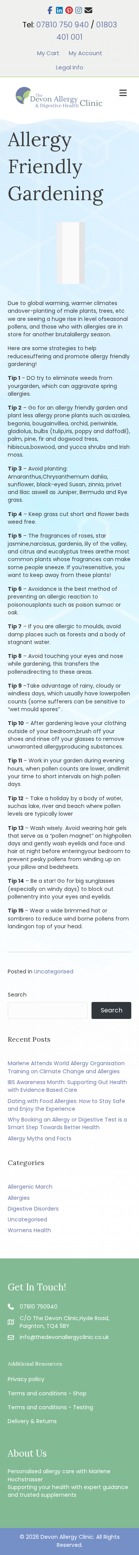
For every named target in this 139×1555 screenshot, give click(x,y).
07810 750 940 (62, 25)
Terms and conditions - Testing (50, 1407)
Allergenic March (30, 1187)
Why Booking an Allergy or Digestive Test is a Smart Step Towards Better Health (67, 1123)
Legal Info (69, 67)
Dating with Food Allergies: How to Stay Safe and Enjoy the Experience (66, 1105)
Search (17, 994)
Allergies (19, 1198)
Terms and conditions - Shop (47, 1393)
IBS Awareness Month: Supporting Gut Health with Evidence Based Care (67, 1086)
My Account (85, 53)
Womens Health (29, 1230)
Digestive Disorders (33, 1209)
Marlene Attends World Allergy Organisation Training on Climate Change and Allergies (66, 1067)
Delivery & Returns (32, 1421)
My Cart (48, 53)
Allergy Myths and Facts (39, 1138)
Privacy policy (26, 1379)
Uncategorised (53, 971)
